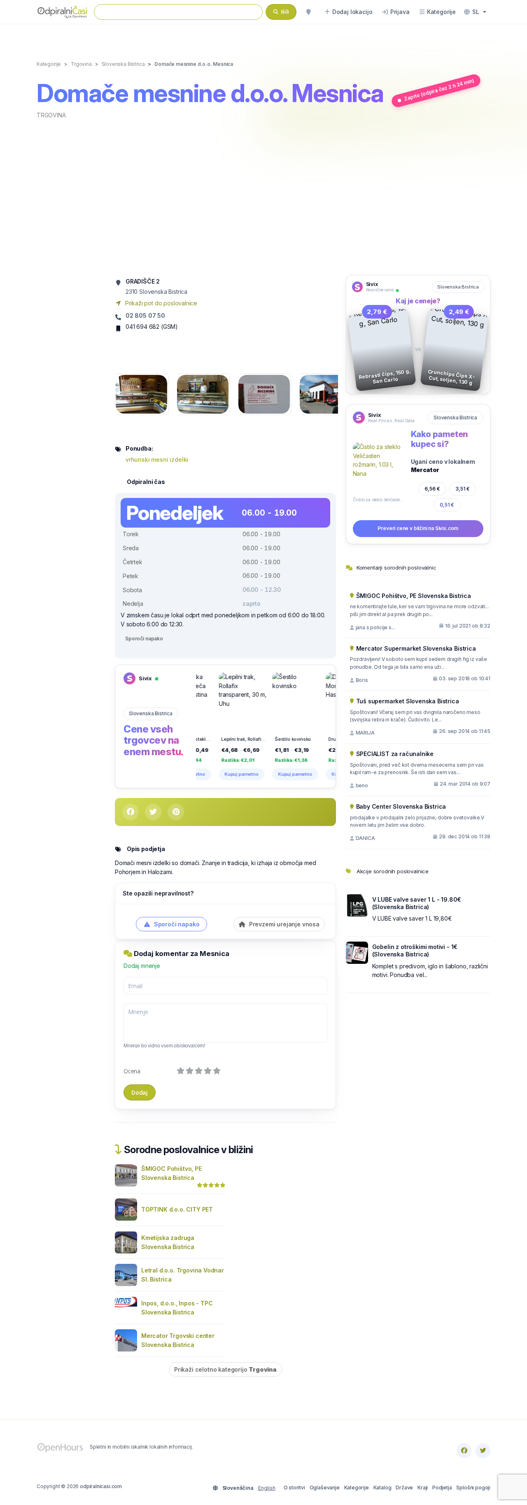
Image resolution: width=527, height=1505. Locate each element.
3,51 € (462, 489)
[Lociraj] (308, 12)
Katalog (382, 1487)
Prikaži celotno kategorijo (225, 1369)
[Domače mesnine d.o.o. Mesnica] (141, 393)
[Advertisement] (263, 196)
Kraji (422, 1487)
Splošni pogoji (473, 1487)
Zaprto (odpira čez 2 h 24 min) (438, 89)
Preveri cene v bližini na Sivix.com (418, 528)
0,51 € (447, 505)
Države (404, 1487)
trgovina (51, 115)
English (266, 1488)
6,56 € (432, 489)
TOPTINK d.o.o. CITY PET (177, 1209)
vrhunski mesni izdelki (157, 459)
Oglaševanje (325, 1487)
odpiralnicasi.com (101, 1486)
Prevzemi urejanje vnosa (283, 924)
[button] (475, 12)
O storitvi (294, 1487)
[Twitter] (483, 1450)
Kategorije (356, 1487)
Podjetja (442, 1487)
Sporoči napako (144, 638)
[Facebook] (464, 1450)
